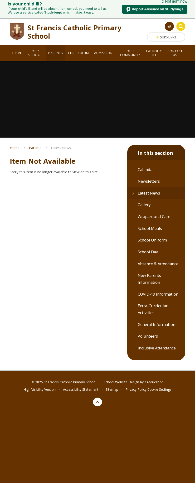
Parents (35, 147)
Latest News (61, 147)
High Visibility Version (40, 389)
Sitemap (112, 389)
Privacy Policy (136, 389)
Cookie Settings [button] (159, 389)
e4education (154, 382)
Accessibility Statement (80, 389)
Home (15, 147)
